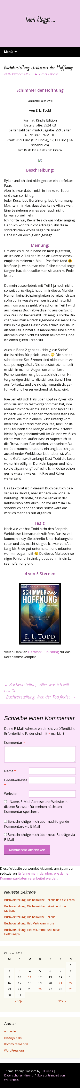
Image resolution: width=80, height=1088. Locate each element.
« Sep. (18, 1001)
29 (70, 989)
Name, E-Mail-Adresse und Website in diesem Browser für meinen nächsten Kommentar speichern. (35, 806)
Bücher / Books (48, 74)
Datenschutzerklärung (18, 1075)
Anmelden (10, 1031)
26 (40, 989)
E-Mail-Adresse (15, 782)
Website (10, 793)
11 (29, 977)
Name (10, 771)
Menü (8, 52)
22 (70, 983)
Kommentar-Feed (16, 1044)
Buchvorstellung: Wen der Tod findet (41, 697)
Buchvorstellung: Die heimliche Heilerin (29, 917)
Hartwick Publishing (43, 652)
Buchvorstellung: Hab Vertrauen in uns (29, 923)
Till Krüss (47, 1071)
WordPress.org (14, 1050)
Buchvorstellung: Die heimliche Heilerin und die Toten (39, 900)
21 (60, 983)
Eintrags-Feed (13, 1038)
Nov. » (61, 1001)
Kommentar (14, 742)
